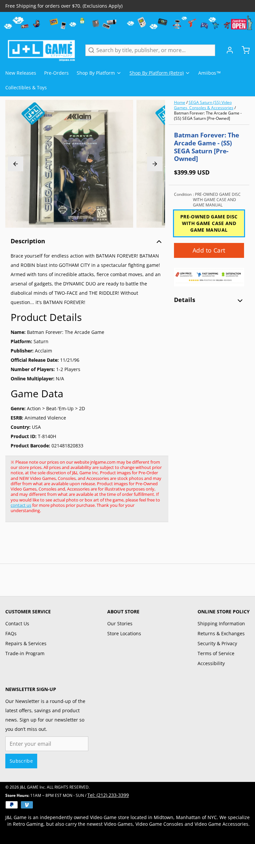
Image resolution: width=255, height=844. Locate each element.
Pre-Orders (56, 73)
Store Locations (124, 633)
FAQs (11, 633)
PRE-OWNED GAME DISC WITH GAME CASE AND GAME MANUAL (209, 223)
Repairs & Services (25, 643)
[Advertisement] (126, 546)
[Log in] (227, 50)
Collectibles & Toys (26, 87)
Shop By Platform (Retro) (156, 73)
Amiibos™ (209, 73)
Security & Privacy (217, 643)
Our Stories (119, 623)
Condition (207, 200)
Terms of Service (216, 653)
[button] (209, 250)
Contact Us (17, 623)
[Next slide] (154, 164)
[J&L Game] (41, 50)
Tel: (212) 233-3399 (108, 795)
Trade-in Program (24, 653)
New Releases (20, 73)
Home (179, 102)
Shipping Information (221, 623)
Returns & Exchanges (221, 633)
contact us (21, 505)
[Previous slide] (15, 164)
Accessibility (211, 663)
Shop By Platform (96, 73)
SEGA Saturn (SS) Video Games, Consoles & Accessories (203, 105)
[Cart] (243, 50)
